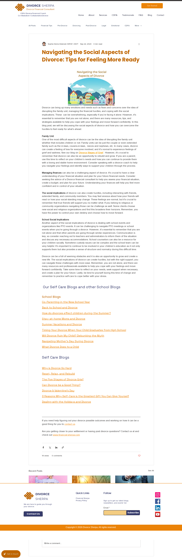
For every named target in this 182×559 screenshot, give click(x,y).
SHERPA (48, 5)
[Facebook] (157, 501)
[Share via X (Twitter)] (49, 447)
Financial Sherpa (82, 498)
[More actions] (139, 44)
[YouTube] (157, 514)
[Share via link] (63, 447)
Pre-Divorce (62, 25)
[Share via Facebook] (43, 447)
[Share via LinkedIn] (56, 447)
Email (106, 508)
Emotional (115, 25)
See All (151, 470)
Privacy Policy (81, 500)
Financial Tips (46, 25)
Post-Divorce (91, 25)
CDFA (127, 25)
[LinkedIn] (157, 507)
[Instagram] (157, 494)
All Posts (32, 25)
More (137, 25)
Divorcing (76, 25)
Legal (104, 25)
